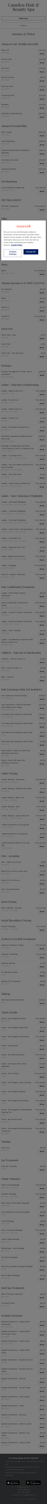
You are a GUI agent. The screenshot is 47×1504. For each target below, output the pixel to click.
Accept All (31, 252)
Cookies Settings (13, 253)
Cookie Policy (16, 245)
